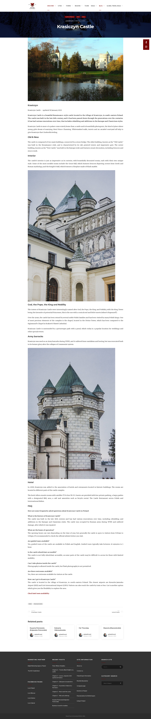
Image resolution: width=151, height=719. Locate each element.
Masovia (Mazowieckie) (112, 628)
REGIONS (77, 6)
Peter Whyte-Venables (58, 666)
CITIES (60, 6)
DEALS (93, 6)
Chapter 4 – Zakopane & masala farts (62, 681)
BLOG (101, 6)
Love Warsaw (31, 693)
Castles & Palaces (69, 16)
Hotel (78, 16)
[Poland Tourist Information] (32, 6)
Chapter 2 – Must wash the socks (61, 691)
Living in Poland (81, 701)
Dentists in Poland (82, 691)
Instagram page (81, 686)
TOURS (87, 6)
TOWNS (68, 6)
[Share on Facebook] (146, 42)
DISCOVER (50, 6)
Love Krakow (31, 698)
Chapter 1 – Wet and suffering (60, 695)
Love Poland (31, 688)
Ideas (83, 16)
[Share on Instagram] (146, 46)
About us (79, 666)
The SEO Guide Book (34, 671)
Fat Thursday (84, 628)
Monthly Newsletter (82, 681)
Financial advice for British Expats (86, 696)
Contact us (80, 671)
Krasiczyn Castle (38, 603)
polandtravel (69, 21)
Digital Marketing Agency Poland (37, 666)
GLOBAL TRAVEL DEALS (114, 6)
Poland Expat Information (84, 676)
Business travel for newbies (60, 705)
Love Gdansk (31, 703)
